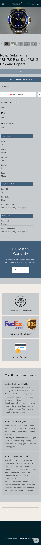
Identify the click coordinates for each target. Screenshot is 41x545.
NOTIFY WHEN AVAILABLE (20, 79)
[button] (2, 3)
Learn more (20, 270)
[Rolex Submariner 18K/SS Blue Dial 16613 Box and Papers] (7, 44)
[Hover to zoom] (20, 21)
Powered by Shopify (27, 538)
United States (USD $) (19, 530)
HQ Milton (16, 538)
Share (6, 87)
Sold (20, 72)
